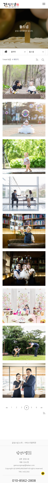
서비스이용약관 (30, 443)
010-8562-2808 (24, 480)
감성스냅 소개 (17, 443)
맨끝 (41, 407)
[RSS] (37, 60)
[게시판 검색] (43, 60)
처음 (6, 407)
